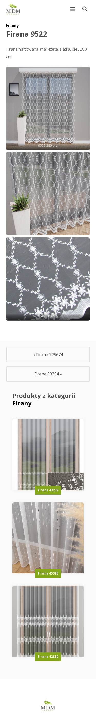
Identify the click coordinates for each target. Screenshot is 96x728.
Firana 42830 (48, 656)
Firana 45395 (48, 573)
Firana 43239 (48, 490)
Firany (12, 25)
